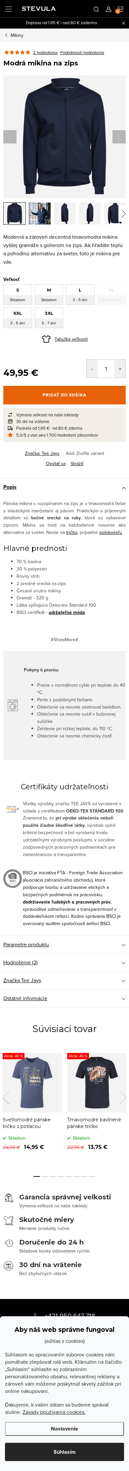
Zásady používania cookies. (54, 1412)
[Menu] (8, 8)
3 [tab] (52, 1176)
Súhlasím (65, 1452)
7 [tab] (84, 1176)
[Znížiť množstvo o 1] (92, 369)
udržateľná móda (67, 612)
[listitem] (64, 414)
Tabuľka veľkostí (71, 339)
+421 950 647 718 (70, 1316)
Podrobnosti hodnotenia (82, 52)
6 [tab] (76, 1176)
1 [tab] (36, 1176)
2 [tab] (44, 1176)
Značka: (42, 453)
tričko (71, 532)
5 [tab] (68, 1176)
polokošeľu (110, 532)
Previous (6, 1097)
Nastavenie (64, 1428)
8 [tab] (92, 1176)
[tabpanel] (32, 1106)
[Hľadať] (96, 8)
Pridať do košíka (64, 395)
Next (123, 1097)
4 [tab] (60, 1176)
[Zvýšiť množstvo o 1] (119, 369)
